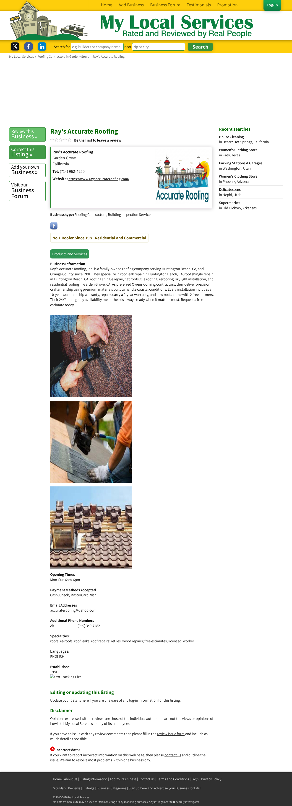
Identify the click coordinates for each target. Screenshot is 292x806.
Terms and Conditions (173, 779)
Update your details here (69, 700)
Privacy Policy (211, 779)
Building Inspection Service (129, 214)
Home (57, 779)
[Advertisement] (146, 93)
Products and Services (69, 253)
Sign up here (138, 788)
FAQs (195, 779)
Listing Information (93, 779)
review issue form (171, 733)
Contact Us (147, 779)
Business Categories (111, 788)
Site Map (59, 788)
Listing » (22, 152)
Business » (24, 134)
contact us (172, 754)
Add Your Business (123, 779)
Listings (88, 788)
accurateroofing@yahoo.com (73, 610)
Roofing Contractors (90, 214)
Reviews (74, 788)
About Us (70, 779)
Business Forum (22, 190)
